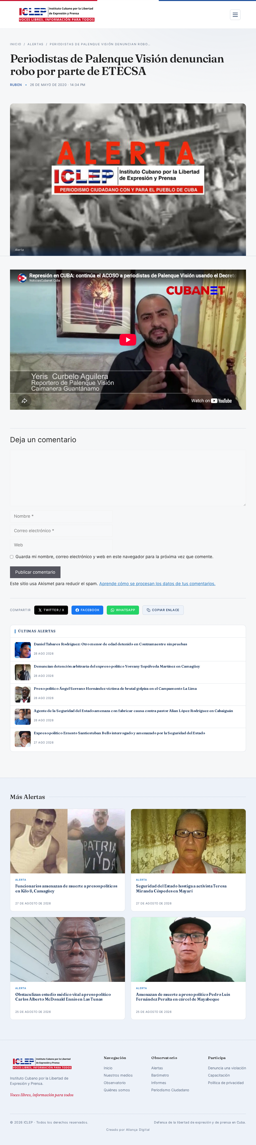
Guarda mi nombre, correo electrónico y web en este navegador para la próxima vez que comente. (115, 556)
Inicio (16, 44)
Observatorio (115, 1083)
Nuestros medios (118, 1075)
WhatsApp (125, 610)
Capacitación (219, 1075)
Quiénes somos (117, 1090)
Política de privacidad (226, 1083)
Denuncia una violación (227, 1068)
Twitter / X (54, 610)
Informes (158, 1083)
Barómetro (160, 1075)
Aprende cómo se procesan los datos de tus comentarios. (157, 583)
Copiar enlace (166, 610)
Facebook (90, 610)
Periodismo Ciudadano (170, 1090)
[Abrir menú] (235, 14)
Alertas (36, 44)
